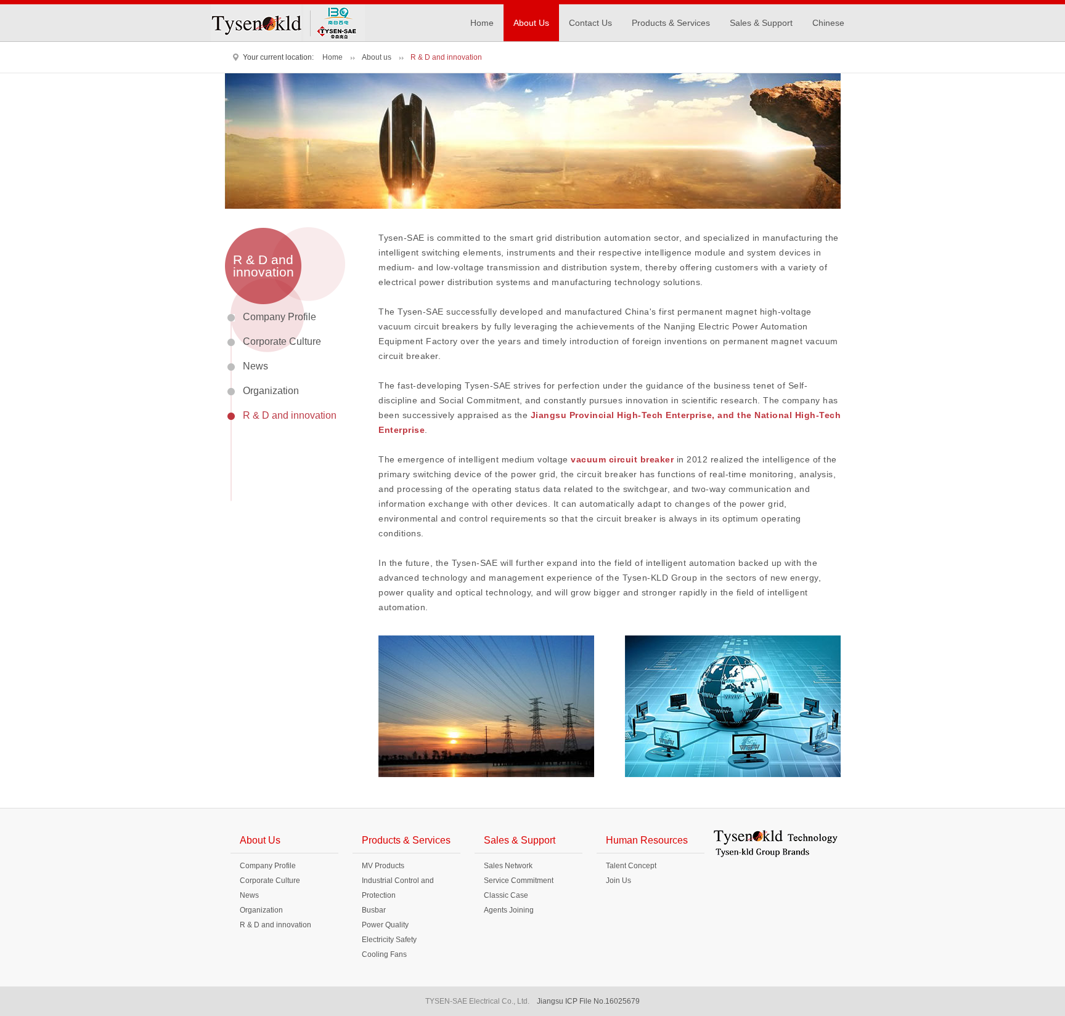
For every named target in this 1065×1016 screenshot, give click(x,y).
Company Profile (279, 317)
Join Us (618, 880)
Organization (271, 390)
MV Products (383, 865)
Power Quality (385, 925)
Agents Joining (509, 910)
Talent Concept (631, 865)
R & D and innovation (290, 415)
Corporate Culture (282, 341)
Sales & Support (761, 23)
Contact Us (590, 23)
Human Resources (647, 840)
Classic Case (506, 895)
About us (376, 57)
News (255, 366)
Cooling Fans (384, 954)
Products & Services (671, 23)
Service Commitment (518, 880)
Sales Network (508, 865)
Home (482, 23)
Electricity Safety (389, 939)
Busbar (374, 910)
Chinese (828, 23)
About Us (531, 23)
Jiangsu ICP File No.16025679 (588, 1001)
